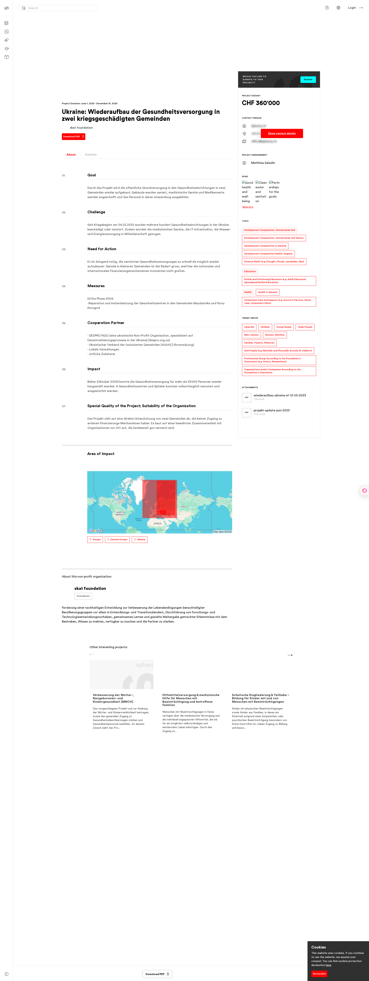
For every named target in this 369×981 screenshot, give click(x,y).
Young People (283, 327)
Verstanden (319, 974)
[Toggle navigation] (6, 974)
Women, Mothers (275, 335)
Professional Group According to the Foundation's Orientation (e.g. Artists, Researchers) (272, 360)
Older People (305, 327)
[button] (338, 7)
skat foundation (81, 127)
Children (265, 327)
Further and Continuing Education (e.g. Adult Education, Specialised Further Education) (275, 280)
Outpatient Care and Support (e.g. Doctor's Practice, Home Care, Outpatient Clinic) (277, 301)
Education (250, 271)
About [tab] (71, 154)
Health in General (267, 292)
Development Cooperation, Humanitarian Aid (269, 230)
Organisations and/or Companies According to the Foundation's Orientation (272, 371)
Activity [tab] (91, 154)
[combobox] (57, 8)
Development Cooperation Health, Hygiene (268, 254)
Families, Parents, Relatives (259, 343)
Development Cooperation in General (265, 246)
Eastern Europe (119, 539)
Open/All (249, 327)
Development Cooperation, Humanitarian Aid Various (274, 238)
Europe (97, 539)
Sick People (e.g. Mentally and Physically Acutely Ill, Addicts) (278, 350)
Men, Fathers (251, 335)
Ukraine (141, 539)
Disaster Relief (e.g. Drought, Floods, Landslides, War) (274, 261)
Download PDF (71, 136)
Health (248, 292)
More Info (248, 207)
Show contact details (282, 133)
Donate (308, 79)
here (328, 965)
